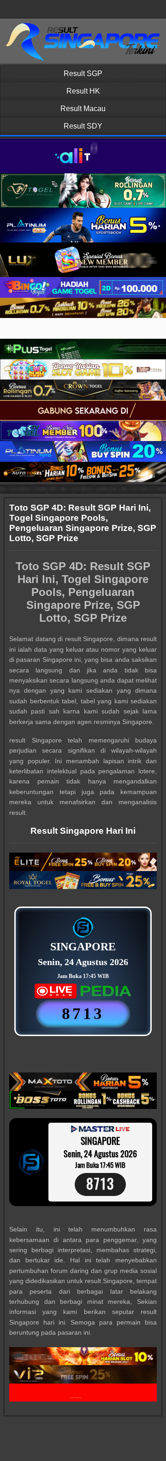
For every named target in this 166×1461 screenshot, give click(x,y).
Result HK (83, 91)
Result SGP (83, 73)
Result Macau (83, 108)
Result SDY (83, 126)
